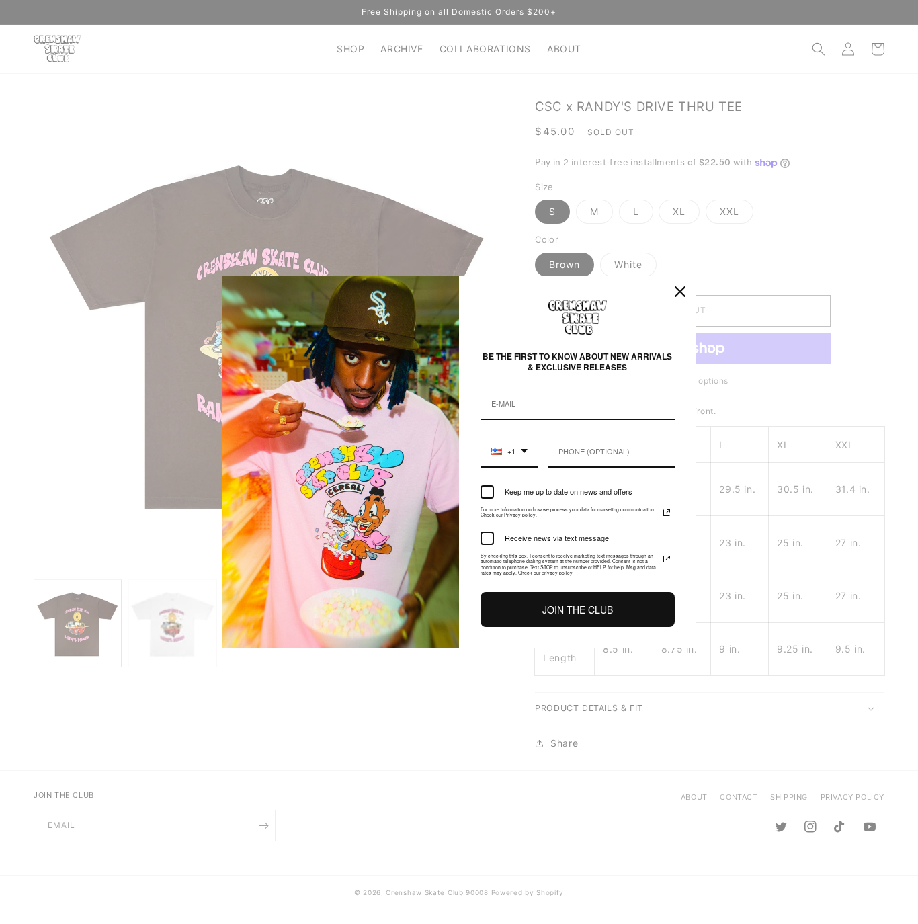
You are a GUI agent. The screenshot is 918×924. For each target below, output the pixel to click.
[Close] (680, 292)
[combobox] (509, 452)
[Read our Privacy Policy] (667, 513)
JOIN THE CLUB (577, 609)
